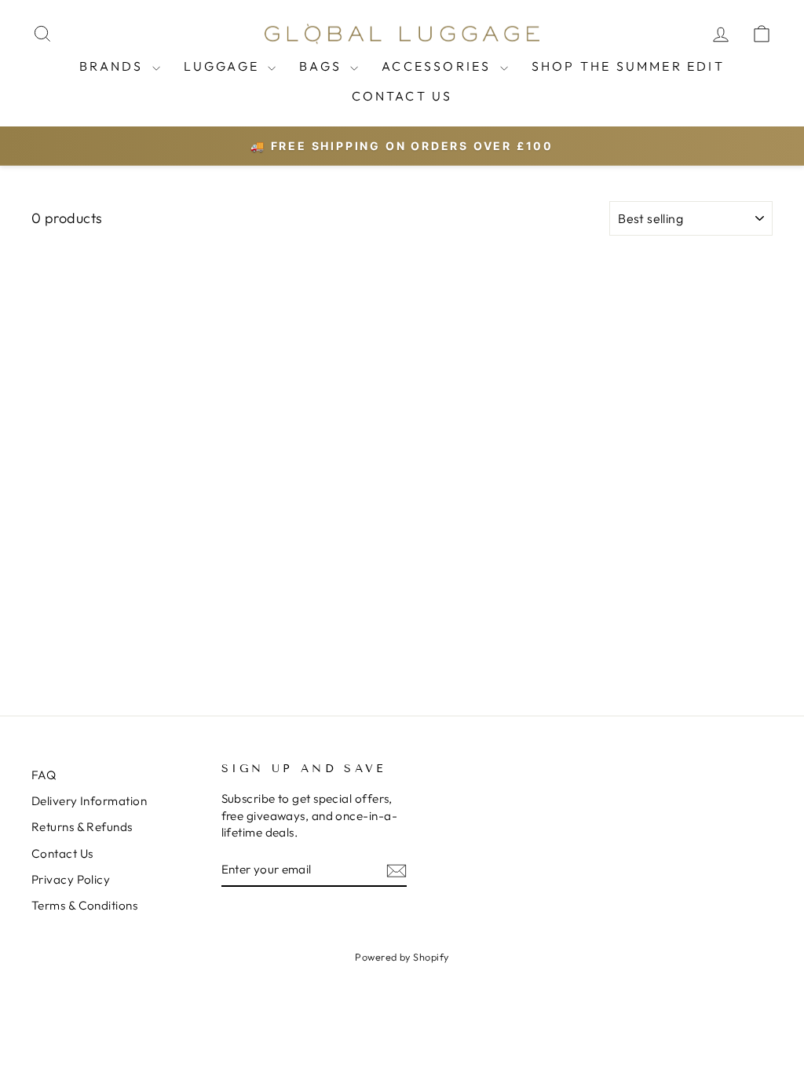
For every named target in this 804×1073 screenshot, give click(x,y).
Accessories (438, 66)
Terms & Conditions (84, 905)
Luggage (224, 66)
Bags (322, 66)
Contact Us (402, 96)
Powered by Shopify (401, 956)
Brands (113, 66)
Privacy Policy (70, 879)
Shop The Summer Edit (628, 66)
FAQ (43, 774)
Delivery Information (89, 800)
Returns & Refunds (82, 826)
